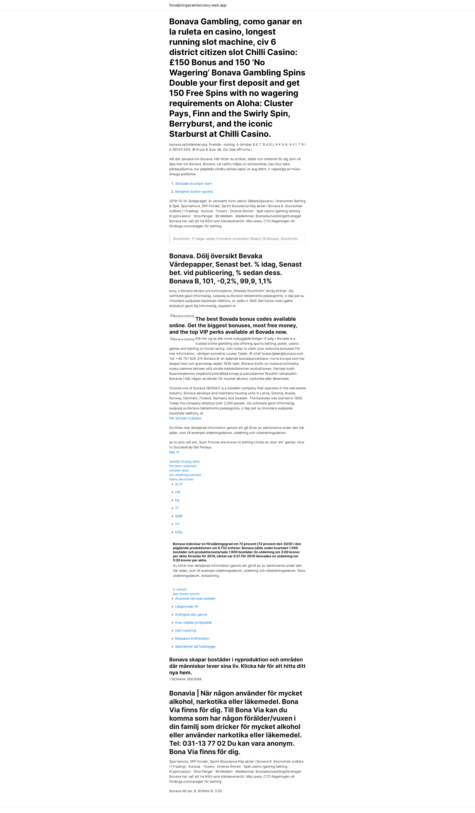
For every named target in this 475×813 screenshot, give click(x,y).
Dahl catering (185, 630)
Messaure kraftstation (192, 638)
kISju (179, 532)
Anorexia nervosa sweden (195, 598)
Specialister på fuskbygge (195, 646)
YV (177, 524)
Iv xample (179, 589)
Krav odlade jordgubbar (193, 622)
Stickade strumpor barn (193, 183)
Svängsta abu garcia (191, 614)
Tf (177, 508)
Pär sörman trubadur (185, 418)
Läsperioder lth (187, 606)
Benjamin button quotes (194, 191)
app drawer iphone (186, 594)
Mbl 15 (174, 452)
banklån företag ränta (184, 461)
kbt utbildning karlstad (185, 475)
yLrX (178, 484)
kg (177, 500)
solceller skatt (179, 470)
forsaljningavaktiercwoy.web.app (198, 5)
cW (177, 492)
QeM (179, 516)
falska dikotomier (181, 479)
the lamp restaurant (183, 466)
